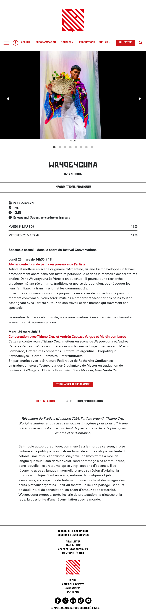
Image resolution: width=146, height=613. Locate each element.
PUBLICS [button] (103, 42)
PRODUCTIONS (87, 42)
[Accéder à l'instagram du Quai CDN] (65, 600)
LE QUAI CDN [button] (66, 42)
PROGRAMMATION (46, 42)
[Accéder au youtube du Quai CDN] (88, 600)
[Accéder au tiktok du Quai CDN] (81, 600)
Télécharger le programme (73, 384)
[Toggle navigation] (6, 43)
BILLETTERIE (125, 42)
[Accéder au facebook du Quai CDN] (58, 600)
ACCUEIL (25, 42)
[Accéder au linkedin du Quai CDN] (73, 600)
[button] (6, 43)
